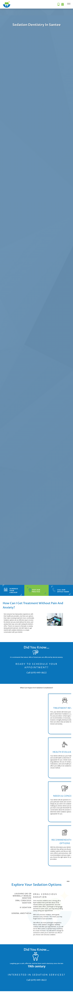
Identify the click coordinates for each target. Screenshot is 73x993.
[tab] (18, 896)
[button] (69, 4)
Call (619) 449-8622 (37, 672)
